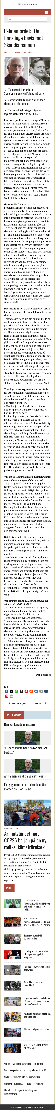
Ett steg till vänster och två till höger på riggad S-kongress (36, 954)
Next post (38, 703)
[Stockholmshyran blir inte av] (12, 1035)
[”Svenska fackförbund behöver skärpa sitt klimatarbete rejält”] (12, 906)
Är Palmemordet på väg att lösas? (25, 776)
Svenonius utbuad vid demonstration (33, 937)
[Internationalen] (27, 5)
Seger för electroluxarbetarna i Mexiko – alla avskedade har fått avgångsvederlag (37, 1001)
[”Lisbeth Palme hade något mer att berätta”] (27, 743)
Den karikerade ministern (19, 724)
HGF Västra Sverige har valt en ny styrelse (37, 968)
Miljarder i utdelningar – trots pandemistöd (23, 1083)
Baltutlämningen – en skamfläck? (33, 984)
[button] (6, 691)
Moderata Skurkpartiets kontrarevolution (22, 1077)
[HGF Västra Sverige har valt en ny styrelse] (12, 973)
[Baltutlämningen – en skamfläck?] (12, 988)
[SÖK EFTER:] (27, 18)
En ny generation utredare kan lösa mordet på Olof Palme (25, 786)
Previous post (19, 703)
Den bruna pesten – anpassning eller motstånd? (25, 1070)
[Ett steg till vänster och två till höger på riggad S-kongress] (12, 957)
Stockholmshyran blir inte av (36, 1029)
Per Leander (20, 52)
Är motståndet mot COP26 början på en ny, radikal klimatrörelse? (25, 840)
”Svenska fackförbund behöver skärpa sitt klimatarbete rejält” (37, 906)
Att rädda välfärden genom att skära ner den (37, 1015)
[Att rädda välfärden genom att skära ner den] (12, 1019)
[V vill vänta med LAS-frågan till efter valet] (12, 1051)
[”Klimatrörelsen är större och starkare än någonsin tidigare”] (12, 924)
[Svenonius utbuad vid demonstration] (12, 941)
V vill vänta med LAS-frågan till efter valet (36, 1046)
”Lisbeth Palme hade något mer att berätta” (25, 750)
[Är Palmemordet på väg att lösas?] (27, 771)
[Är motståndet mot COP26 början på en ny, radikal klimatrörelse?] (27, 824)
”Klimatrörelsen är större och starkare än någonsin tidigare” (37, 923)
